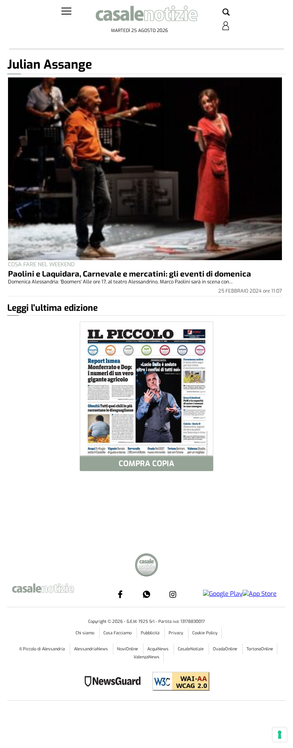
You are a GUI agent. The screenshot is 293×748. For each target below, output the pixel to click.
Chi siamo (85, 633)
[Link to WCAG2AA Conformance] (177, 682)
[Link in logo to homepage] (146, 15)
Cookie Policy (204, 633)
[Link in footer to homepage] (146, 565)
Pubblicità (151, 633)
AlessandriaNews (91, 649)
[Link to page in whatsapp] (146, 594)
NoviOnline (128, 649)
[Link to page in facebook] (120, 594)
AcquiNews (158, 649)
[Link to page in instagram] (172, 594)
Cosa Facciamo (118, 633)
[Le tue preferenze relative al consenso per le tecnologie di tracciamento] (279, 734)
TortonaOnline (259, 649)
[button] (226, 12)
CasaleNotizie (191, 649)
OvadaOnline (225, 649)
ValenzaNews (146, 657)
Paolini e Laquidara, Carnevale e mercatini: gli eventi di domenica (129, 273)
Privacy (176, 633)
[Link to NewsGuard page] (115, 682)
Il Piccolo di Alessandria (42, 649)
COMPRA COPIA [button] (146, 463)
